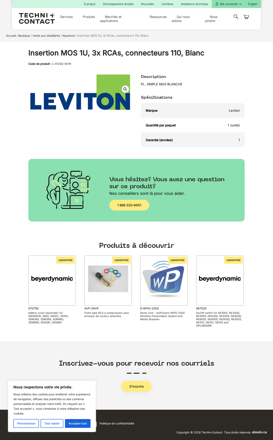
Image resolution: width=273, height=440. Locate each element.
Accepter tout (78, 423)
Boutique (24, 35)
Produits (89, 17)
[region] (52, 406)
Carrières (167, 4)
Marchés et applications (111, 19)
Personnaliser (26, 423)
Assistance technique (194, 4)
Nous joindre (211, 19)
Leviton (234, 110)
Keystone (69, 35)
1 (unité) (234, 125)
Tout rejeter (52, 423)
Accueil (11, 35)
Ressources (158, 17)
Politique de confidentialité (117, 423)
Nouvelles (147, 4)
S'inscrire (136, 386)
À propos (89, 4)
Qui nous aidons (181, 19)
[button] (125, 89)
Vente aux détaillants (46, 35)
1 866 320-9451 (129, 205)
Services (66, 17)
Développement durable (118, 4)
